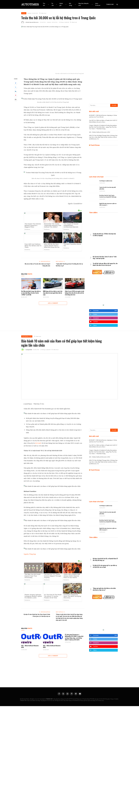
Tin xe (23, 13)
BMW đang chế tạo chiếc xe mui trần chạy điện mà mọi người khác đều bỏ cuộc (52, 293)
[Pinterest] (15, 95)
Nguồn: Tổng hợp (30, 554)
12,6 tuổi (38, 443)
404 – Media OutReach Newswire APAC (99, 132)
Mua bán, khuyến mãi (83, 4)
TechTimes (95, 145)
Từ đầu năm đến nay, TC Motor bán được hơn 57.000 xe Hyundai (104, 234)
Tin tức (44, 4)
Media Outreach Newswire (32, 22)
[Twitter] (15, 87)
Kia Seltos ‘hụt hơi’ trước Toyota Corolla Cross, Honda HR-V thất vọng (107, 196)
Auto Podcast (97, 4)
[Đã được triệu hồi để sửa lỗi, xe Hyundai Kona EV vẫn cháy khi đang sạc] (103, 548)
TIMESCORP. (49, 699)
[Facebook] (15, 83)
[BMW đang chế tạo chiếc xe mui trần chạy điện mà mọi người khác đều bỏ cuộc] (53, 283)
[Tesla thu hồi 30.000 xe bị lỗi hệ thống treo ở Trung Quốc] (69, 49)
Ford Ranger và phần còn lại (105, 181)
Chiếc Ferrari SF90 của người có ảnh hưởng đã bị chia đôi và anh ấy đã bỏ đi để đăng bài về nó (74, 293)
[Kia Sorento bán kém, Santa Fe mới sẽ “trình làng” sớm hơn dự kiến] (103, 247)
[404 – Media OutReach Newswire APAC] (31, 638)
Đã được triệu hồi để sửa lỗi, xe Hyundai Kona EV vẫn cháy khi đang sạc (105, 559)
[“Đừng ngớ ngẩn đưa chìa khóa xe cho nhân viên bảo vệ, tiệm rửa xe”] (103, 578)
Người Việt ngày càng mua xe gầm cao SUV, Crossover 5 (107, 204)
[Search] (117, 4)
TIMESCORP (110, 4)
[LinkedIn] (15, 91)
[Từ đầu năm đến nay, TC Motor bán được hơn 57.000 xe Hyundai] (103, 224)
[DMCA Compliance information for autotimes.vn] (108, 273)
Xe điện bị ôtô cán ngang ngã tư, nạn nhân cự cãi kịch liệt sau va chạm (105, 566)
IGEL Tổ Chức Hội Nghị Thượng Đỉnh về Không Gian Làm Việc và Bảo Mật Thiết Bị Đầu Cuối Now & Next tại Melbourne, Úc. (103, 137)
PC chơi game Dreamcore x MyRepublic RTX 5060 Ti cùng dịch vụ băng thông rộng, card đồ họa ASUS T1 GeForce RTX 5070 (74, 637)
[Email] (15, 99)
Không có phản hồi (64, 22)
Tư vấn (52, 4)
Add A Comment (53, 303)
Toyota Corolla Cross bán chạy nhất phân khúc (107, 188)
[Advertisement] (103, 89)
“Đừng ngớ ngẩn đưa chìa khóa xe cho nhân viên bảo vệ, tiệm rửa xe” (104, 589)
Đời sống (70, 4)
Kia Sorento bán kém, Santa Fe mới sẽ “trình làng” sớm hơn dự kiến (104, 257)
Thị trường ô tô (27, 336)
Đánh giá (61, 4)
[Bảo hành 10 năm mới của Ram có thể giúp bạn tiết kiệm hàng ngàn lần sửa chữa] (69, 376)
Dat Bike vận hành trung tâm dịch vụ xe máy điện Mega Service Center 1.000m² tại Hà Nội (31, 293)
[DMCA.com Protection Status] (97, 273)
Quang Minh (29, 349)
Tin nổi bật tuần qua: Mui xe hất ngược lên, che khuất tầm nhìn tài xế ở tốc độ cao (105, 264)
